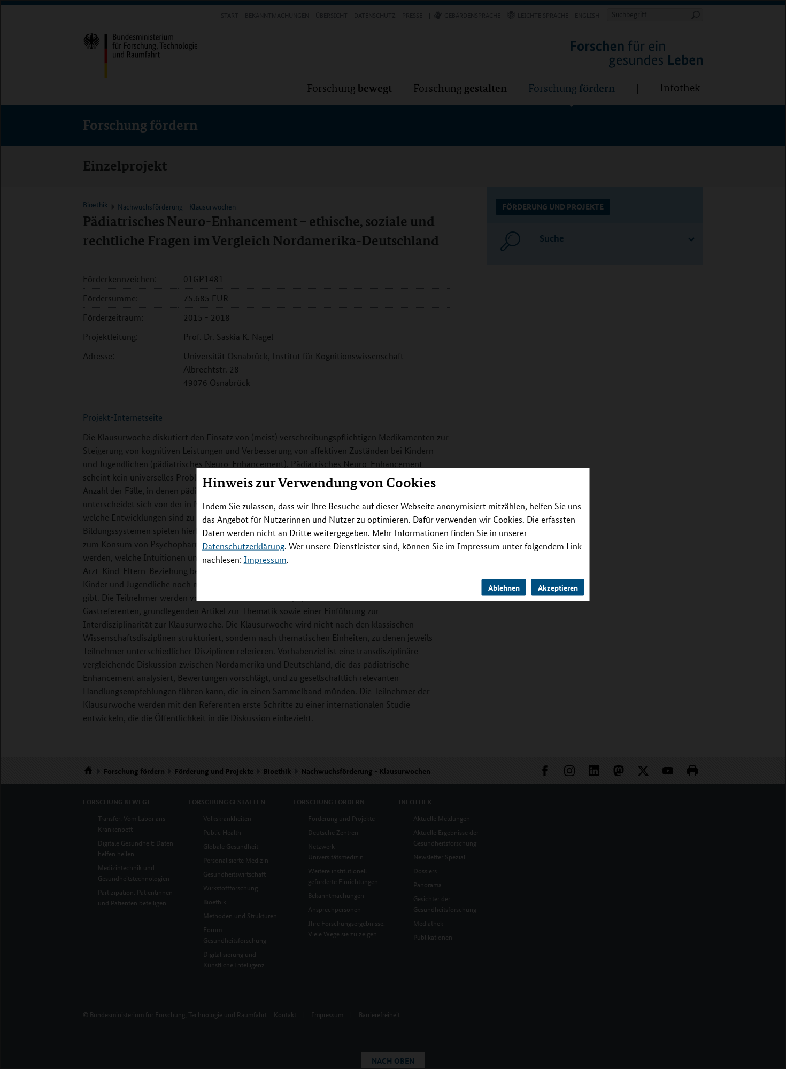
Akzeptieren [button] (558, 587)
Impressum (265, 559)
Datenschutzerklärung (243, 546)
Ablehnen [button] (504, 587)
